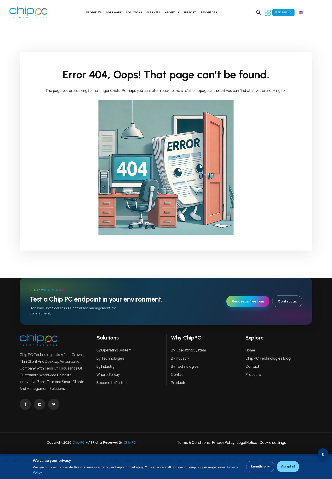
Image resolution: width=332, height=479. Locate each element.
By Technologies (110, 358)
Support (189, 12)
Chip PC (78, 442)
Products (94, 12)
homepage (199, 90)
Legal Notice (247, 442)
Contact (178, 374)
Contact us (287, 301)
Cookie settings (273, 442)
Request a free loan (248, 301)
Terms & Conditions (193, 442)
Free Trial (282, 12)
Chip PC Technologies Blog (268, 358)
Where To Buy (108, 374)
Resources (209, 12)
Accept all (288, 466)
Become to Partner (112, 382)
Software (114, 12)
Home (250, 350)
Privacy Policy (223, 442)
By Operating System (113, 350)
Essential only (260, 466)
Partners (153, 12)
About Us (172, 12)
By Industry (105, 366)
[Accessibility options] (323, 453)
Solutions (134, 12)
